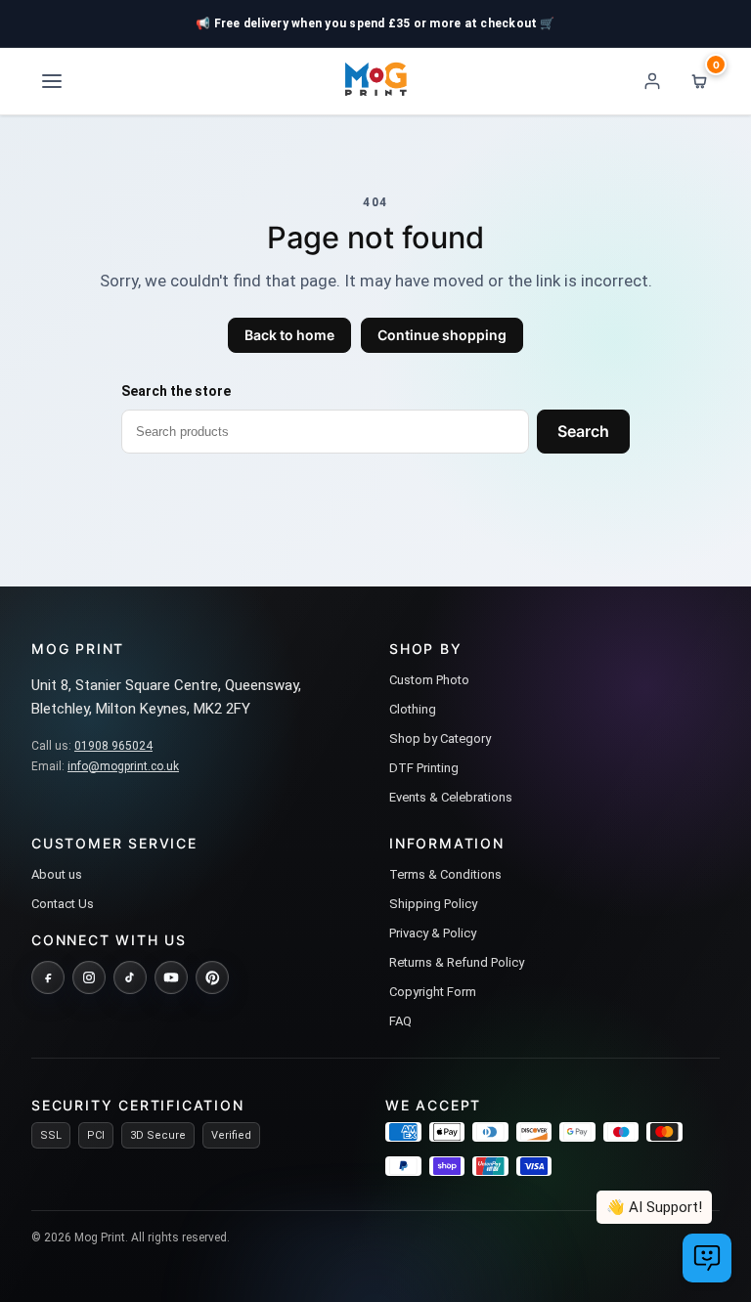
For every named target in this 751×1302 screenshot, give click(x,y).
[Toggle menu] (51, 81)
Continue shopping (442, 334)
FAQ (400, 1021)
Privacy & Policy (432, 933)
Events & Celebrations (450, 797)
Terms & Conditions (445, 874)
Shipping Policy (433, 903)
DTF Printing (424, 767)
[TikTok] (130, 977)
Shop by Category (440, 738)
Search (583, 431)
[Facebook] (48, 977)
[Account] (652, 81)
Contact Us (62, 903)
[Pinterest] (212, 977)
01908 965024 (113, 746)
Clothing (412, 709)
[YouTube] (171, 977)
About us (56, 874)
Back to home (289, 334)
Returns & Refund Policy (456, 962)
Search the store (176, 391)
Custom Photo (429, 680)
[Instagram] (89, 977)
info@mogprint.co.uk (123, 766)
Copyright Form (432, 991)
